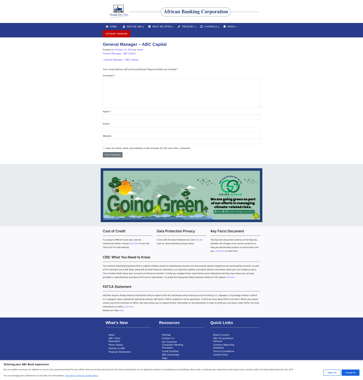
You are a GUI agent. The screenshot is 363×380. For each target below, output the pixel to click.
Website (107, 136)
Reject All (332, 372)
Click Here (134, 243)
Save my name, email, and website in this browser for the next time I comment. (148, 148)
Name (107, 111)
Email (106, 123)
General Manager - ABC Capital (119, 53)
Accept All (350, 372)
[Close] (361, 361)
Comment (109, 75)
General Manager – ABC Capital (121, 59)
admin (140, 49)
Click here (219, 251)
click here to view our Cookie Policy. (82, 375)
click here (230, 277)
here (197, 239)
